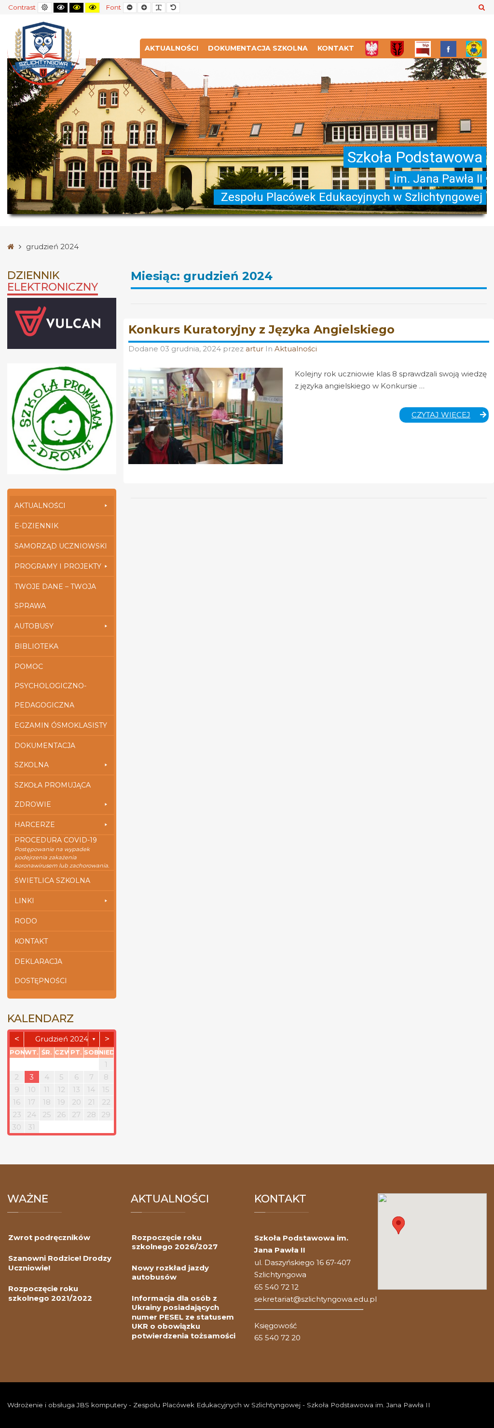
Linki (24, 900)
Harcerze (34, 824)
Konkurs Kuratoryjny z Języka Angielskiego (261, 329)
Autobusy (34, 626)
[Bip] (423, 48)
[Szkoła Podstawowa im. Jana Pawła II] (43, 52)
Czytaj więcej (450, 416)
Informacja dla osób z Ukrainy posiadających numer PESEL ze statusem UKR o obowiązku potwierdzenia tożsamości (183, 1317)
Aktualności (171, 48)
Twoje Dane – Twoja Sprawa (55, 596)
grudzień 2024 (61, 1038)
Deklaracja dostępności (40, 971)
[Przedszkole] (474, 48)
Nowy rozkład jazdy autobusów (170, 1272)
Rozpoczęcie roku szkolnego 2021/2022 (50, 1293)
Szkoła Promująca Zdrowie (52, 795)
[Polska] (371, 48)
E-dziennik (36, 525)
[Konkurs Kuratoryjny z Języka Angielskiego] (205, 416)
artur (255, 348)
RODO (25, 921)
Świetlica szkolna (52, 880)
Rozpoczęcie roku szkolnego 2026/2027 (175, 1242)
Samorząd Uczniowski (60, 546)
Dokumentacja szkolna (258, 48)
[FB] (448, 48)
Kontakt (335, 48)
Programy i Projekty (57, 566)
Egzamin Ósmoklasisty (60, 725)
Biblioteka (36, 646)
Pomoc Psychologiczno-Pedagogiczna (50, 685)
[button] (398, 1225)
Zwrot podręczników (49, 1237)
